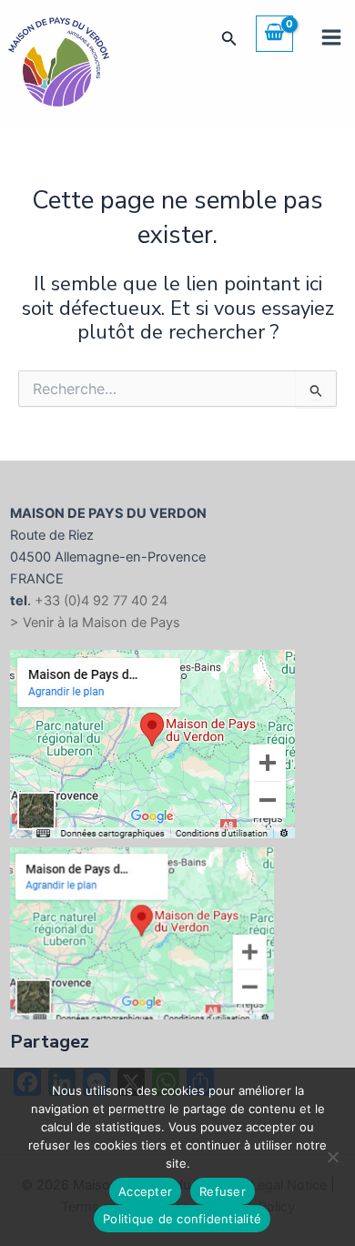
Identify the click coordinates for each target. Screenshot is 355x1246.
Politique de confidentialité (182, 1218)
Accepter (145, 1191)
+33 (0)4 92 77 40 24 (101, 601)
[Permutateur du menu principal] (331, 37)
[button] (229, 38)
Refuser (222, 1191)
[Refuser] (332, 1157)
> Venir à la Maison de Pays (95, 622)
